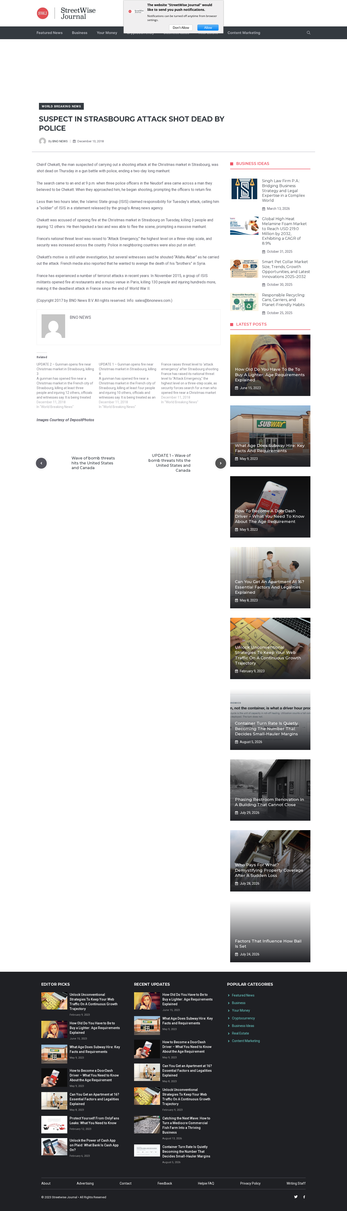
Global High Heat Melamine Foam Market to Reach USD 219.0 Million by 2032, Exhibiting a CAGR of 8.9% (284, 231)
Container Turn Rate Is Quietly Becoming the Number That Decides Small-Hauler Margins (266, 728)
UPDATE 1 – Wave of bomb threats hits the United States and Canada (169, 462)
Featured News (50, 32)
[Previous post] (41, 463)
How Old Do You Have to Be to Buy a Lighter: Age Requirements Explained (270, 374)
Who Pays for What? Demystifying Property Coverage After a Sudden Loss (269, 870)
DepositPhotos (82, 420)
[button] (308, 32)
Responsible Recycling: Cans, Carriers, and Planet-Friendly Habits (283, 300)
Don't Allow (181, 27)
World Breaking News (61, 106)
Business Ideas (243, 1026)
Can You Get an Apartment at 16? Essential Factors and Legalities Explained (269, 586)
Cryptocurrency (243, 1018)
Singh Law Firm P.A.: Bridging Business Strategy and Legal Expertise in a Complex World (283, 191)
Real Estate (240, 1033)
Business (79, 32)
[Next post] (221, 463)
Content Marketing (244, 32)
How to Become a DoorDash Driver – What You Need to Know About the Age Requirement (269, 516)
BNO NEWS (60, 141)
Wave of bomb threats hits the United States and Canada (93, 463)
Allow (208, 27)
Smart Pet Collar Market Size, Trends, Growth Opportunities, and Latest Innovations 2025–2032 (286, 269)
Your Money (107, 32)
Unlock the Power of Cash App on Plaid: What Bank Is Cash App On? (94, 1145)
